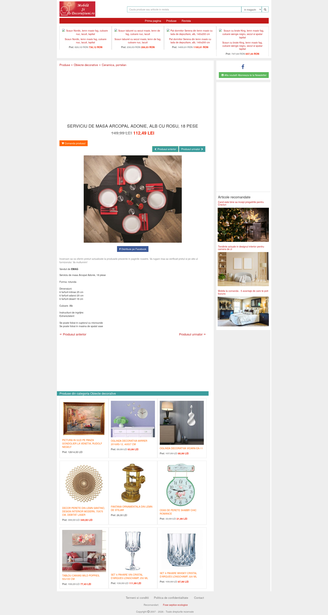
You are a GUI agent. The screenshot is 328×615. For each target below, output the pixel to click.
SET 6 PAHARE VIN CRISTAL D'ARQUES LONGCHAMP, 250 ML (129, 576)
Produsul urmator (191, 149)
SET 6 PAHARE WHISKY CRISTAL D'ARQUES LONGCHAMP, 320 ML (178, 574)
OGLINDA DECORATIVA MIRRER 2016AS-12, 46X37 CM (129, 442)
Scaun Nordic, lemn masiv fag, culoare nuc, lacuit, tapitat (85, 40)
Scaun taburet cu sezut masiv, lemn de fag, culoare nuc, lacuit (137, 40)
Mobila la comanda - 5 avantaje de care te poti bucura (243, 292)
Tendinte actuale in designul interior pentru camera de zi (241, 248)
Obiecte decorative (84, 65)
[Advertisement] (133, 95)
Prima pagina (153, 21)
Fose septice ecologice (175, 604)
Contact (199, 597)
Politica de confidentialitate (171, 597)
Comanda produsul (74, 143)
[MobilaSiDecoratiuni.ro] (77, 8)
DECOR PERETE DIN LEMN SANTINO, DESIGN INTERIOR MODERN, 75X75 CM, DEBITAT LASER (83, 511)
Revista (186, 21)
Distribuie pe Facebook (133, 249)
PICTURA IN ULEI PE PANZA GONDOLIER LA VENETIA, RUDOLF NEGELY (82, 443)
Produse (171, 21)
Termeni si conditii (137, 597)
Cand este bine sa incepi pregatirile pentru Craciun (241, 203)
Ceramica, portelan (112, 65)
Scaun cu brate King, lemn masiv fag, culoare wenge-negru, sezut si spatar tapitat (242, 45)
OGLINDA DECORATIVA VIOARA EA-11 (181, 448)
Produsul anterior (166, 149)
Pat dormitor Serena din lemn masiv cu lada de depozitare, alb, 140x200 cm (190, 40)
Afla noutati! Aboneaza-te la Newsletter (245, 75)
